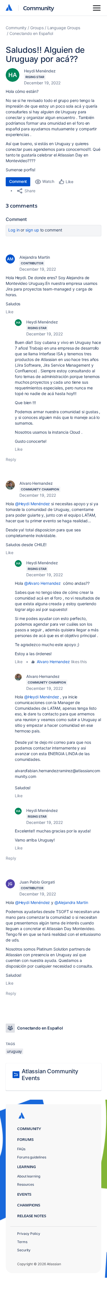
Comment (18, 181)
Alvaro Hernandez (36, 483)
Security (24, 1250)
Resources (25, 1184)
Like (9, 311)
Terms (22, 1242)
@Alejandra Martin (71, 902)
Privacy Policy (28, 1233)
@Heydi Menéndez (32, 503)
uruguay (14, 1051)
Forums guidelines (31, 1157)
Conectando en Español (31, 33)
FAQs (21, 1149)
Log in (14, 229)
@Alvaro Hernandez (42, 583)
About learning (28, 1176)
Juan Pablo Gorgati (37, 882)
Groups (37, 27)
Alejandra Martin (34, 257)
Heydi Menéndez (40, 70)
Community (38, 8)
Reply (11, 459)
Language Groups (63, 27)
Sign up (32, 229)
